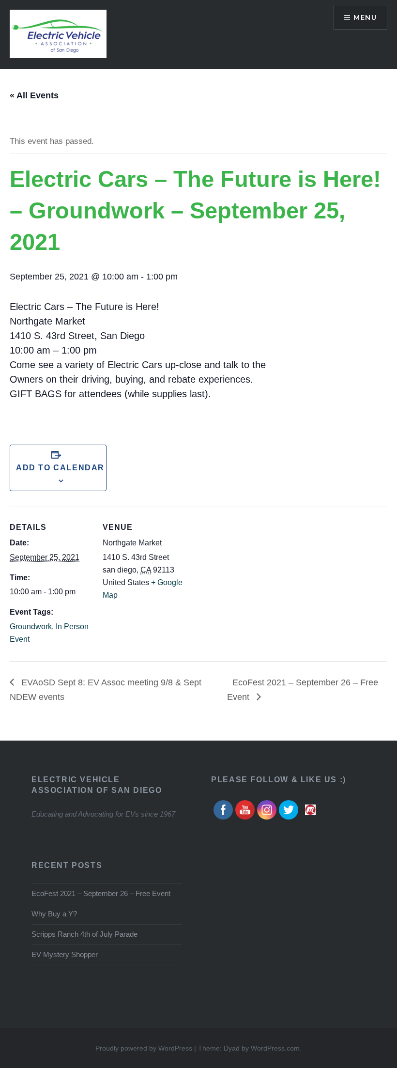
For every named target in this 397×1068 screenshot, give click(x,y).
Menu (365, 17)
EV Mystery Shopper (64, 954)
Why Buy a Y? (54, 914)
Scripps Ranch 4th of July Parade (84, 934)
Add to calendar (58, 468)
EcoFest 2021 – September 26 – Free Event (100, 893)
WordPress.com (275, 1048)
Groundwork (31, 626)
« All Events (34, 95)
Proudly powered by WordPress (143, 1048)
